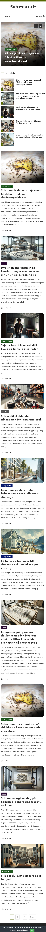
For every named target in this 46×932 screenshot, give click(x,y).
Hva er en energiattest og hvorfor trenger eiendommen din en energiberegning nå (30, 96)
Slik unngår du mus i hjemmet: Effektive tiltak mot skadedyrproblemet (22, 57)
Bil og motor (6, 486)
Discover (5, 230)
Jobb (4, 263)
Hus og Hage (11, 49)
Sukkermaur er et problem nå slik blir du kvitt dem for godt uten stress (20, 728)
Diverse (4, 412)
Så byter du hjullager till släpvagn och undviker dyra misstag (19, 565)
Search (39, 16)
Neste (32, 917)
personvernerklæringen (19, 930)
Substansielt (23, 7)
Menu (7, 16)
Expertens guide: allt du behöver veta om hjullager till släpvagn (20, 494)
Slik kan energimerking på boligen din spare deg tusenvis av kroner (21, 802)
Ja (32, 930)
